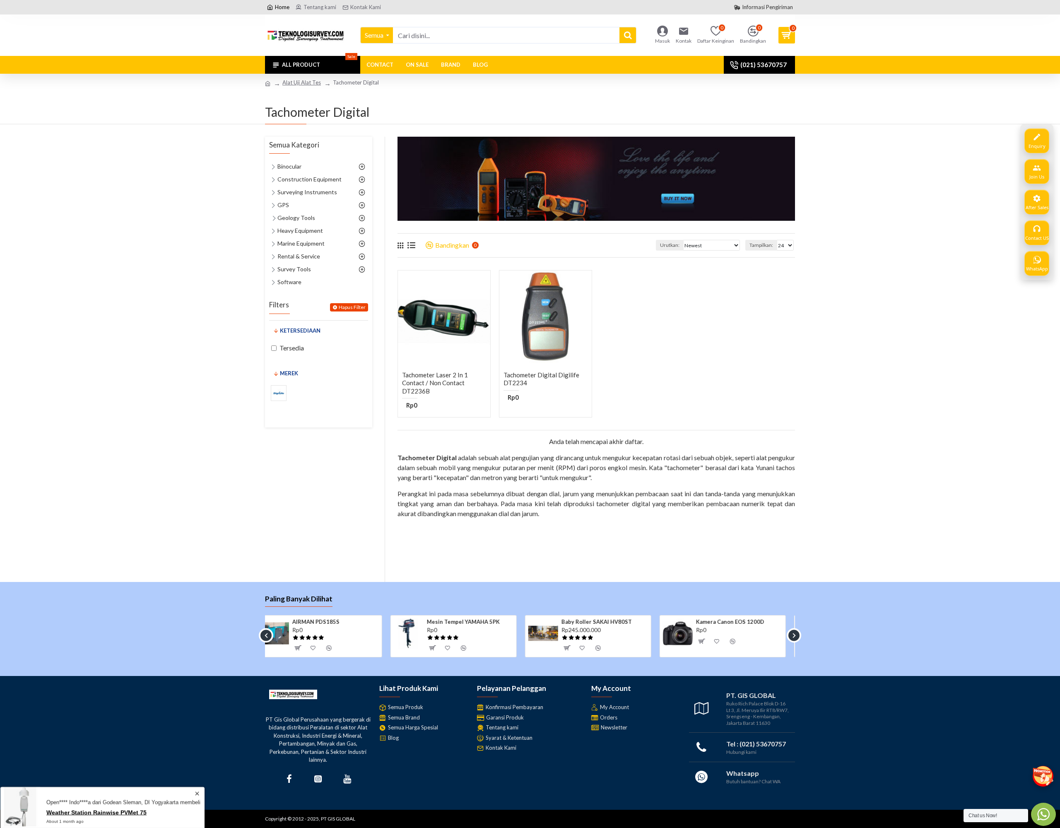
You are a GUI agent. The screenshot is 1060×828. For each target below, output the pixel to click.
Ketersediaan (300, 330)
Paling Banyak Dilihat (298, 598)
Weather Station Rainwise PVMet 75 (96, 810)
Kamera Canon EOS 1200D (605, 621)
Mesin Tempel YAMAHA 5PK (337, 621)
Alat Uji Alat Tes (301, 82)
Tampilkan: (761, 245)
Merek (289, 373)
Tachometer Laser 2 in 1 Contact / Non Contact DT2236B (435, 383)
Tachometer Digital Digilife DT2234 (541, 379)
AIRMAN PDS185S (728, 621)
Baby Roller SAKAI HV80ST (471, 621)
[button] (266, 635)
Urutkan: (669, 245)
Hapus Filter (352, 307)
